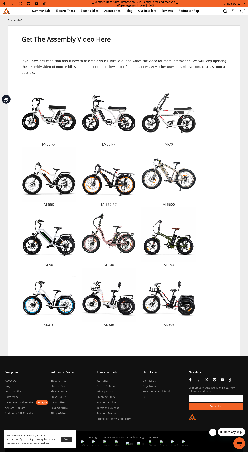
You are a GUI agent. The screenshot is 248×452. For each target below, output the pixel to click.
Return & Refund (107, 386)
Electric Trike (58, 380)
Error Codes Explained (156, 391)
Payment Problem (107, 402)
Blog (7, 386)
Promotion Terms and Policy (114, 418)
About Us (10, 380)
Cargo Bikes (58, 402)
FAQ (20, 20)
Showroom (11, 397)
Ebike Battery (59, 391)
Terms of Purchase (108, 408)
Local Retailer (13, 391)
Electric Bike (58, 386)
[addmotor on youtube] (222, 380)
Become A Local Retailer (19, 402)
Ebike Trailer (58, 397)
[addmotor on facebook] (190, 380)
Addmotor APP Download (20, 413)
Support (12, 20)
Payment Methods (108, 413)
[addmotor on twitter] (206, 380)
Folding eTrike (59, 408)
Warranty (102, 380)
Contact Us (149, 380)
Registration (150, 386)
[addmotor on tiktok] (230, 380)
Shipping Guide (106, 397)
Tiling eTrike (58, 413)
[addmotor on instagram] (198, 380)
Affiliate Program (15, 408)
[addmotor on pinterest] (214, 380)
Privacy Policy (105, 391)
